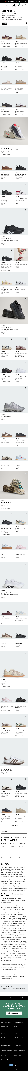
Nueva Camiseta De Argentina (13, 852)
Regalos (12, 849)
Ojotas (2, 858)
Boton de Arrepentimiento (20, 1037)
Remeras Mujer (21, 855)
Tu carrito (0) (20, 997)
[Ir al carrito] (25, 5)
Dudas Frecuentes (18, 1022)
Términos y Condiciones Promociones (19, 1051)
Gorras (3, 852)
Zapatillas (3, 843)
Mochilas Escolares (3, 855)
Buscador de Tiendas (6, 1022)
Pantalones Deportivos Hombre (22, 849)
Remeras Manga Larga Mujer (22, 858)
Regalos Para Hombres (13, 846)
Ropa (2, 846)
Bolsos (21, 846)
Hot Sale (16, 1033)
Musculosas (22, 843)
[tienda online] (14, 6)
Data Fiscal (3, 1033)
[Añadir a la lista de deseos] (11, 28)
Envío (15, 1026)
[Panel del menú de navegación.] (2, 5)
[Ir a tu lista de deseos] (6, 5)
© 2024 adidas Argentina (14, 1069)
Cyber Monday (4, 1037)
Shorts (12, 843)
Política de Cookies (5, 1055)
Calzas (12, 855)
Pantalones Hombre (22, 852)
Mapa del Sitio (4, 1026)
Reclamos (16, 1059)
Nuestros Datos (17, 1045)
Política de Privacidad (19, 1055)
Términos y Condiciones (6, 1050)
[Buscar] (22, 5)
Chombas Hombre (12, 858)
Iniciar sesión (8, 997)
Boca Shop (4, 849)
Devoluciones (4, 1030)
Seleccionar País (5, 1059)
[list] (11, 24)
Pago (15, 1030)
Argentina (16, 1065)
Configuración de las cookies (6, 1046)
